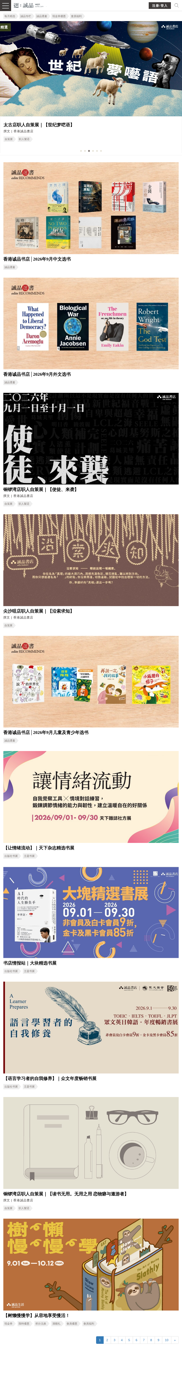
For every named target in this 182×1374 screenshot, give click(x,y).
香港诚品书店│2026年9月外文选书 (37, 374)
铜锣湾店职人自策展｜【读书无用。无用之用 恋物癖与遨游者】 (66, 1193)
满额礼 (56, 1323)
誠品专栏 (25, 16)
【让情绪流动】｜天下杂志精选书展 (38, 847)
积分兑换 (41, 1323)
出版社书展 (11, 856)
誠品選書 (41, 16)
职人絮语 (24, 503)
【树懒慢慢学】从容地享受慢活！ (36, 1315)
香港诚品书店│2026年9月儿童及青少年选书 (46, 732)
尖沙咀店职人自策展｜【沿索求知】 (138, 124)
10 (166, 1340)
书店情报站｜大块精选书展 (30, 963)
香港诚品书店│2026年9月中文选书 (37, 259)
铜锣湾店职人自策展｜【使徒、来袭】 (41, 489)
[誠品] (29, 5)
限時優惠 (24, 1323)
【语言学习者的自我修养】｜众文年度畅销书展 (50, 1078)
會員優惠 (72, 1323)
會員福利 (76, 16)
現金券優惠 (59, 16)
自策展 (108, 139)
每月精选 (9, 16)
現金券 (8, 1323)
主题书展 (29, 856)
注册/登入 (160, 5)
